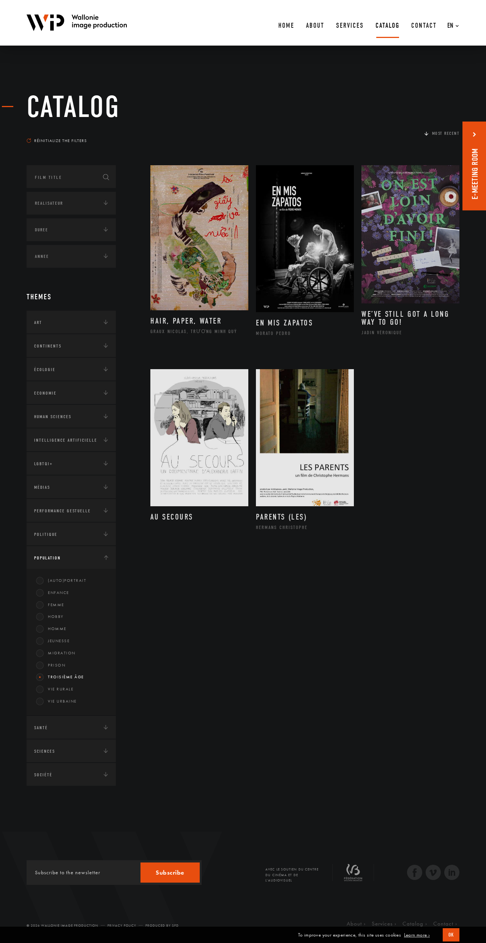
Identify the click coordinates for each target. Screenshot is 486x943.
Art (38, 322)
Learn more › (417, 935)
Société (43, 774)
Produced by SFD (162, 925)
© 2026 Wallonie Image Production (62, 925)
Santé (41, 727)
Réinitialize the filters (60, 140)
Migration (62, 653)
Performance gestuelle (62, 510)
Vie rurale (60, 689)
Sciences (44, 751)
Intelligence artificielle (65, 440)
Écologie (44, 369)
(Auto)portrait (67, 580)
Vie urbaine (62, 701)
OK (451, 935)
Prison (56, 665)
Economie (45, 393)
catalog (73, 107)
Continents (48, 346)
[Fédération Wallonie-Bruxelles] (353, 875)
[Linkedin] (451, 873)
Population (47, 558)
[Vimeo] (433, 873)
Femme (56, 604)
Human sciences (52, 416)
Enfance (58, 592)
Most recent (446, 133)
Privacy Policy (121, 925)
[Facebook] (414, 873)
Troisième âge (66, 676)
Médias (42, 487)
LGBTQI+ (43, 463)
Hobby (56, 616)
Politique (45, 534)
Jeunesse (58, 640)
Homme (57, 628)
